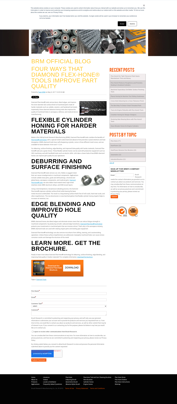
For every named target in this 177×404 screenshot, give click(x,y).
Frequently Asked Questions (52, 384)
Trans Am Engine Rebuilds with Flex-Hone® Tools (127, 110)
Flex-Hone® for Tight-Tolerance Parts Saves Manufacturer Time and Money (125, 77)
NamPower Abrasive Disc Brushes (123, 150)
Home (33, 377)
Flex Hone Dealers (121, 379)
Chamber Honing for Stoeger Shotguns (123, 115)
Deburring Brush (71, 379)
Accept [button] (122, 24)
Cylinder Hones (88, 382)
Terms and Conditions (97, 388)
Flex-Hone (116, 141)
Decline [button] (132, 24)
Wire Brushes (87, 379)
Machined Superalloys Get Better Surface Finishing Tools (127, 91)
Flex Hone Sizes (120, 377)
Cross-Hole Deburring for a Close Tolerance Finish (127, 101)
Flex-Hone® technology (39, 140)
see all (112, 163)
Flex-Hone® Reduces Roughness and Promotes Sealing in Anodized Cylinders (126, 84)
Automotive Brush (72, 382)
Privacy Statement (82, 388)
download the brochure (85, 257)
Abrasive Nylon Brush (73, 384)
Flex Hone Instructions (122, 382)
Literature (46, 377)
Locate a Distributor (49, 382)
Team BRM (41, 92)
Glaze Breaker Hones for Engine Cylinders (125, 126)
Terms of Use (69, 388)
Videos (45, 379)
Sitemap (117, 384)
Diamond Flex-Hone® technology (91, 224)
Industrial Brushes (118, 159)
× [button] (144, 4)
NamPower (116, 145)
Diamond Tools (41, 279)
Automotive (116, 155)
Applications (35, 384)
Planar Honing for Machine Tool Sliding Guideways (127, 96)
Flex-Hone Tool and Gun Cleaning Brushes (97, 377)
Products (34, 382)
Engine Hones (88, 384)
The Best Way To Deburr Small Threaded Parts (126, 105)
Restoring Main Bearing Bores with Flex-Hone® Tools (126, 120)
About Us (34, 379)
